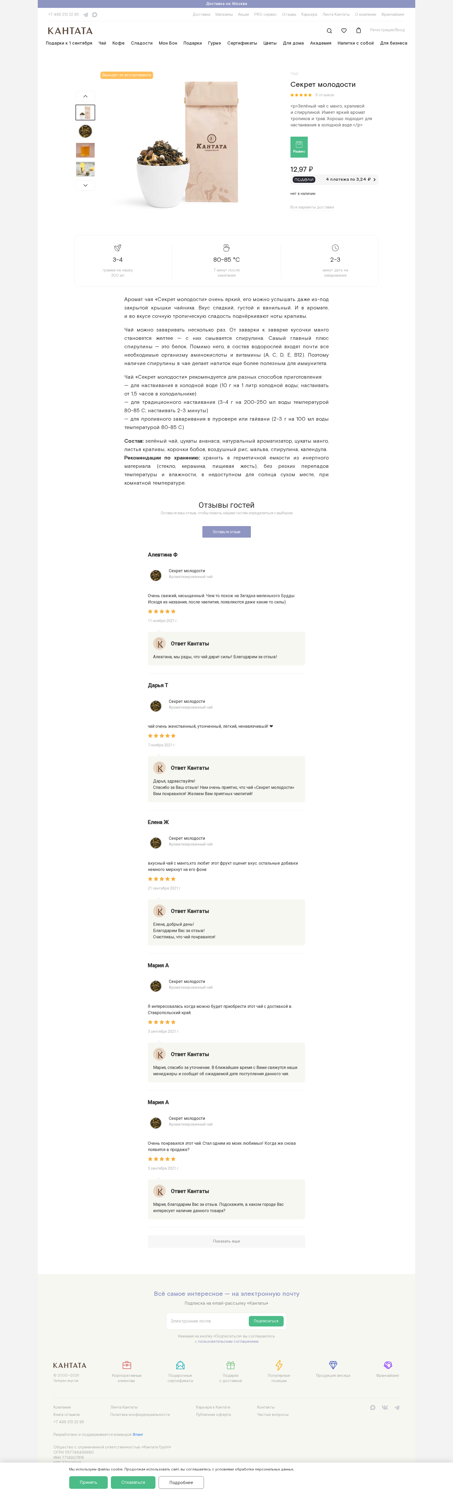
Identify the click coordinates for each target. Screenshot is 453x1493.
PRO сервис (265, 14)
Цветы (270, 43)
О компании (365, 14)
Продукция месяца (333, 1375)
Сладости (142, 43)
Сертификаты (242, 43)
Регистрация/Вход (387, 30)
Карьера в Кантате (213, 1407)
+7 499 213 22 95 (63, 14)
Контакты (265, 1407)
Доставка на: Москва (226, 3)
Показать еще (226, 1241)
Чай (102, 43)
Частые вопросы (273, 1414)
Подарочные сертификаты (180, 1378)
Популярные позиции (279, 1378)
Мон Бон (168, 43)
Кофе (118, 43)
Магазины (224, 14)
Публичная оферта (213, 1414)
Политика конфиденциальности (140, 1414)
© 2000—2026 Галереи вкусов (66, 1378)
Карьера (309, 14)
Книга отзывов (66, 1414)
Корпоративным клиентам (127, 1378)
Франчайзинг (393, 14)
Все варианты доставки (312, 207)
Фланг (138, 1434)
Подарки (193, 43)
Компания (62, 1407)
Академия (320, 43)
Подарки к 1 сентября (69, 43)
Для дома (293, 43)
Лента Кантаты (336, 14)
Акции (243, 14)
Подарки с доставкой (230, 1378)
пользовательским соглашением (228, 1341)
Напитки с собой (356, 43)
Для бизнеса (393, 43)
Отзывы (289, 14)
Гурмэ (214, 43)
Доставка (201, 14)
